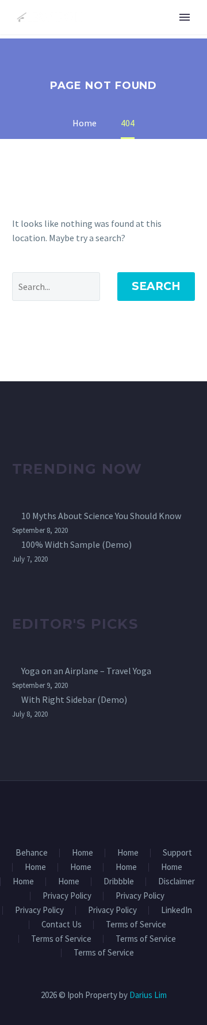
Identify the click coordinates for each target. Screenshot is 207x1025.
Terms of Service (136, 924)
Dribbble (118, 881)
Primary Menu (184, 17)
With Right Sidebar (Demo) (74, 699)
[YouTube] (126, 812)
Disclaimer (176, 881)
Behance (32, 853)
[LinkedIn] (96, 812)
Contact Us (61, 924)
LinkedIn (176, 910)
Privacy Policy (67, 896)
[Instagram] (111, 812)
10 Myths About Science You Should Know (101, 515)
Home (82, 853)
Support (177, 853)
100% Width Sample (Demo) (76, 544)
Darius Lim (148, 994)
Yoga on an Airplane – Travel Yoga (86, 670)
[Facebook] (81, 812)
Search (156, 286)
